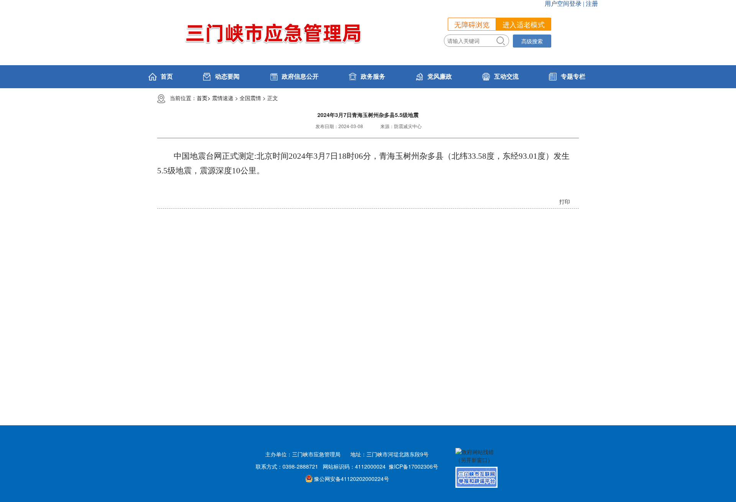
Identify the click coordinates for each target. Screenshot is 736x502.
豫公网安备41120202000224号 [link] (351, 478)
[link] (293, 76)
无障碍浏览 (472, 24)
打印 (564, 201)
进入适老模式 (524, 24)
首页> (203, 98)
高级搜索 (532, 41)
